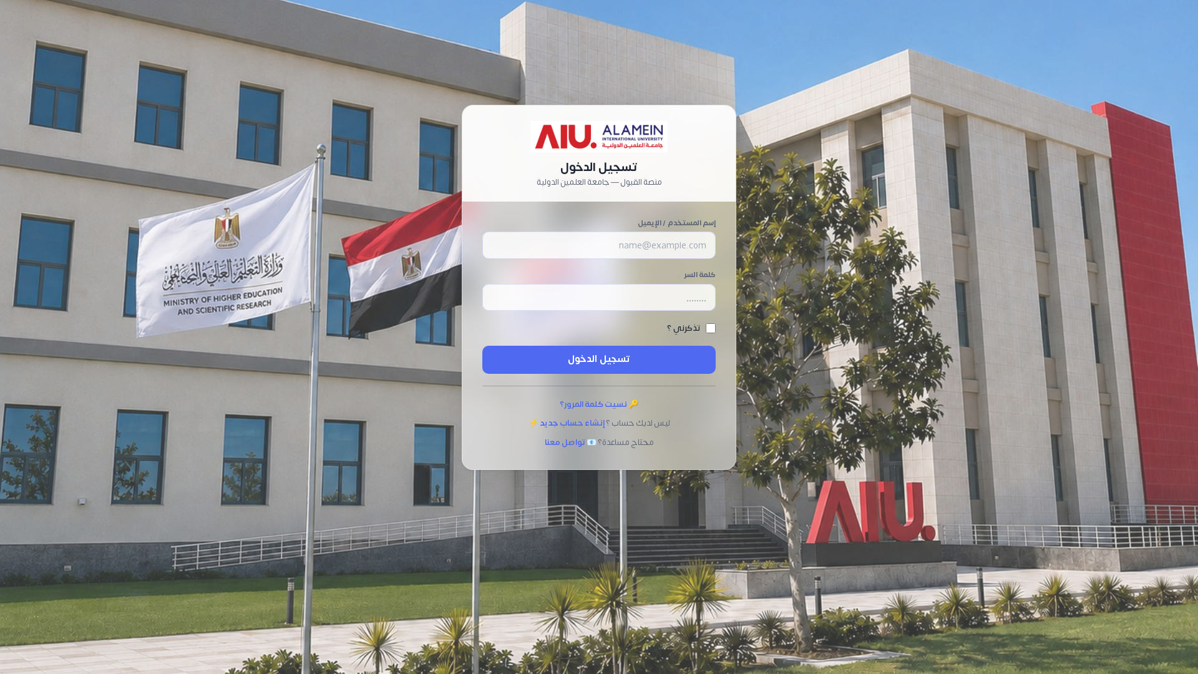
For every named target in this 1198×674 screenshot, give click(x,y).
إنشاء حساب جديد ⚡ (566, 423)
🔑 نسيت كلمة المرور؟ (599, 404)
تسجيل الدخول (599, 359)
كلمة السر (700, 275)
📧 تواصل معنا (571, 442)
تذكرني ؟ (684, 328)
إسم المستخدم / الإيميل (677, 223)
